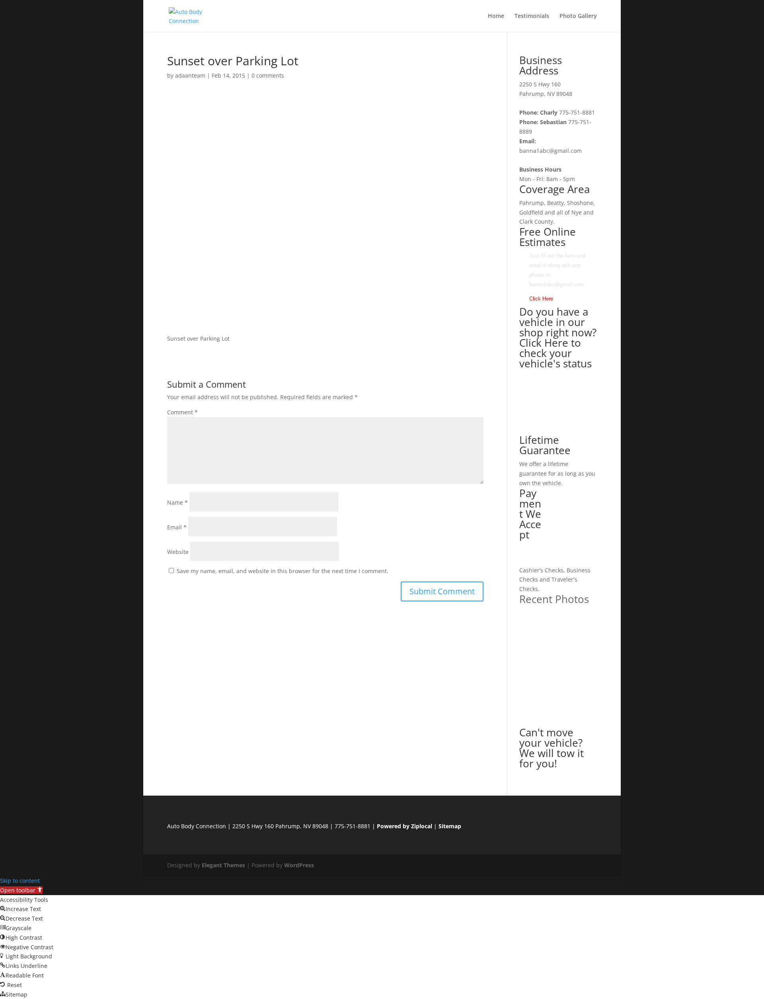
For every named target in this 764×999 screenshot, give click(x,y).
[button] (21, 890)
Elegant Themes (223, 865)
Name (177, 502)
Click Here (541, 299)
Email (177, 527)
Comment (182, 412)
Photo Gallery (578, 16)
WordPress (299, 865)
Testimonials (532, 16)
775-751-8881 (577, 112)
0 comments (267, 75)
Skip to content (20, 880)
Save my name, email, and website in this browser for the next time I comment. (282, 571)
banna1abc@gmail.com (550, 150)
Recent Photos (554, 599)
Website (178, 552)
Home (496, 16)
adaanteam (190, 75)
